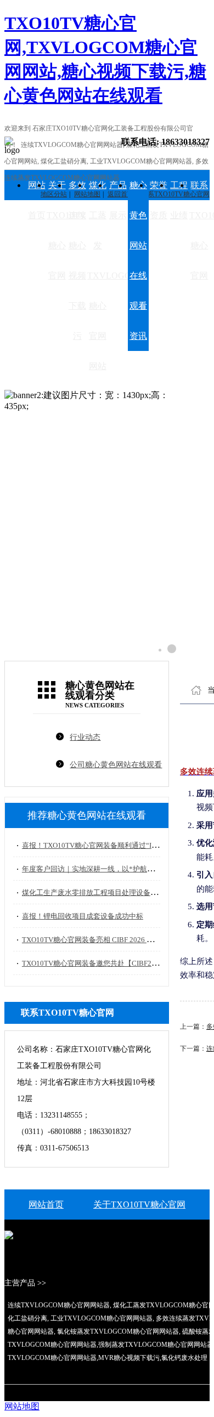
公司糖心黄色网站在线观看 (116, 765)
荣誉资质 (158, 200)
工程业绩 (179, 200)
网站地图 (22, 1406)
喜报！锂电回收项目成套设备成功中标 (82, 916)
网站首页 (37, 200)
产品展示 (118, 200)
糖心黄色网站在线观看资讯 (138, 260)
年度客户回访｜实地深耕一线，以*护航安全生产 (99, 869)
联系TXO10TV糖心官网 (199, 230)
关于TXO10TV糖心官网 (57, 230)
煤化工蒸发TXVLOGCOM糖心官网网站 (97, 275)
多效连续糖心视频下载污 (77, 260)
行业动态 (85, 737)
